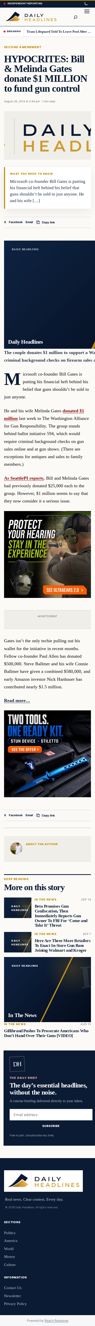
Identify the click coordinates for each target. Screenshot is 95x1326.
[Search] (75, 16)
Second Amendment (23, 47)
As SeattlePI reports (24, 478)
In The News (46, 900)
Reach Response (56, 1320)
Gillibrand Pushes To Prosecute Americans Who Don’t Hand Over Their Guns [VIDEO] (46, 1033)
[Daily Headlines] (31, 16)
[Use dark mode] (85, 4)
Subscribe (51, 1126)
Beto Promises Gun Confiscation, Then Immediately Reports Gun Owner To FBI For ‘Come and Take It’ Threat (61, 916)
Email (29, 222)
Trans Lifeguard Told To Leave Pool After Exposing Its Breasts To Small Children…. (59, 31)
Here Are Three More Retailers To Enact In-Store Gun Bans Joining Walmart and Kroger (63, 946)
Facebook (16, 222)
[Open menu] (86, 16)
